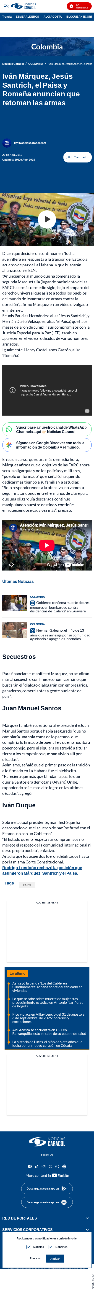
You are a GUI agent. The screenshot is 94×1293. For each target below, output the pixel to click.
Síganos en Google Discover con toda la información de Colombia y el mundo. (50, 445)
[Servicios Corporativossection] (87, 1230)
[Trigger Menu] (6, 6)
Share (77, 157)
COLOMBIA (35, 63)
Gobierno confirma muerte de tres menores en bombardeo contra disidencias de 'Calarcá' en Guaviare (59, 606)
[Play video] (47, 219)
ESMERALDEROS (27, 16)
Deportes (61, 1247)
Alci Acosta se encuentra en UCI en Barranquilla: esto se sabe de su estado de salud (49, 1032)
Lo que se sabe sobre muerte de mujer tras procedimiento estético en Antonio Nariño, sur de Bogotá (48, 1002)
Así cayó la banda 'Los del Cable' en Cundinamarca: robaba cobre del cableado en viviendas (47, 987)
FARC (27, 885)
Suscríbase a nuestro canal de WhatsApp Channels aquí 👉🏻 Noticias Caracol (51, 429)
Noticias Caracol (13, 63)
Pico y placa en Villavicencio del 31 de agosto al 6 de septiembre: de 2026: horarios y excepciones (48, 1018)
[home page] (47, 1141)
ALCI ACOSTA (53, 16)
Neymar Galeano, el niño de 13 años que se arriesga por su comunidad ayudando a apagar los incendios (60, 634)
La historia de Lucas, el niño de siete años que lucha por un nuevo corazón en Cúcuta (47, 1043)
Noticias (38, 1247)
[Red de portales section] (87, 1218)
